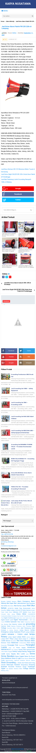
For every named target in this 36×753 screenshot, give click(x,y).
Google (18, 188)
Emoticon (6, 301)
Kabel (33, 628)
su (16, 663)
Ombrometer (22, 642)
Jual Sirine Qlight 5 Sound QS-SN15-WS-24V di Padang (26, 266)
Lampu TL (25, 639)
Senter (8, 654)
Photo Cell (12, 647)
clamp (13, 614)
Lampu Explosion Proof (17, 632)
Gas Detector (13, 624)
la (7, 630)
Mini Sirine (20, 641)
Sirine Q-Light (16, 658)
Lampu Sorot (18, 639)
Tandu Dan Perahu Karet (25, 663)
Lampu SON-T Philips (7, 639)
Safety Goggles (8, 651)
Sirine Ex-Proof (29, 656)
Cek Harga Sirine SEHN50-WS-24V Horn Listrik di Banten (9, 235)
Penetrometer (22, 645)
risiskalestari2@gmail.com (8, 546)
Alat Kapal (9, 603)
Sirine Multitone (6, 658)
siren (27, 654)
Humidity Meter (11, 628)
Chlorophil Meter (5, 614)
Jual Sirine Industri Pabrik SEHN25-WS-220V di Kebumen (25, 251)
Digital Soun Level (20, 618)
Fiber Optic (20, 622)
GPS (24, 624)
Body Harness (27, 610)
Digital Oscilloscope (10, 618)
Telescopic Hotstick (13, 665)
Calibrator (15, 612)
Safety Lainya (17, 651)
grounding (30, 624)
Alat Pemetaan (30, 603)
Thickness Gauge (21, 666)
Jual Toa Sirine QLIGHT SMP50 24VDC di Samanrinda (24, 235)
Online (4, 274)
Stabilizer (28, 660)
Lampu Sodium (30, 637)
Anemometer (27, 608)
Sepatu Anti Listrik (18, 654)
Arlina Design (16, 751)
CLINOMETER (31, 614)
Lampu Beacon (24, 630)
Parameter (4, 645)
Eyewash (14, 622)
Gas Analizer (4, 624)
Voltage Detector (29, 668)
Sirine (32, 653)
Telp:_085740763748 (7, 534)
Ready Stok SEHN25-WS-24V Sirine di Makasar (10, 266)
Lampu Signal (12, 637)
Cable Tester (8, 612)
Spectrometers (9, 660)
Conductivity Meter (6, 616)
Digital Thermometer (21, 620)
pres (12, 649)
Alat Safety (4, 605)
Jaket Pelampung (25, 628)
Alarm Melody (10, 21)
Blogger (29, 751)
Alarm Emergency (24, 601)
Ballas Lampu (11, 610)
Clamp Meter (21, 614)
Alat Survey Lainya (20, 606)
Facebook (18, 194)
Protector (16, 649)
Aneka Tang (18, 608)
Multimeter (14, 643)
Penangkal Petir (12, 645)
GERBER (20, 624)
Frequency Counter (30, 622)
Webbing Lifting (4, 670)
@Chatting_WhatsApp (7, 542)
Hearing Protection (16, 626)
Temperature (24, 665)
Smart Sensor (24, 658)
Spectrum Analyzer (19, 660)
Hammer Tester (5, 626)
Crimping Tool (15, 616)
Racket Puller (22, 649)
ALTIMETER (11, 608)
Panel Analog (31, 642)
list (29, 639)
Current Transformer (25, 616)
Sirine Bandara (7, 656)
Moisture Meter (29, 641)
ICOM (18, 628)
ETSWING (7, 622)
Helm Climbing (27, 626)
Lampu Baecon (13, 630)
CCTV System (23, 612)
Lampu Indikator (30, 632)
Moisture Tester (5, 642)
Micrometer (13, 640)
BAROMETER (18, 610)
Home (2, 21)
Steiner (33, 660)
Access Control (6, 601)
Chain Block (31, 612)
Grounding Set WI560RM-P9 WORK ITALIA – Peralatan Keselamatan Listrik (21, 447)
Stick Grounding (8, 662)
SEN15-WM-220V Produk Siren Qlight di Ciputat (8, 250)
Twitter (18, 200)
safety (2, 651)
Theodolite (11, 666)
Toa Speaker (9, 668)
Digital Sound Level (30, 618)
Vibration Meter (18, 668)
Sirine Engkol (19, 656)
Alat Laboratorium (20, 603)
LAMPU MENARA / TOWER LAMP (14, 634)
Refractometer (31, 649)
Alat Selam (11, 605)
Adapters (14, 601)
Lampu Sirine (21, 637)
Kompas (3, 630)
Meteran (8, 640)
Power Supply (21, 647)
